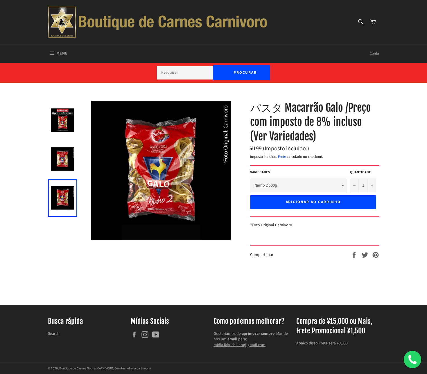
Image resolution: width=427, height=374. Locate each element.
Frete (282, 156)
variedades (260, 172)
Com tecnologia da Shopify (132, 368)
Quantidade (360, 172)
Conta (374, 53)
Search (54, 334)
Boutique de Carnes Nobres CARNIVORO (86, 368)
